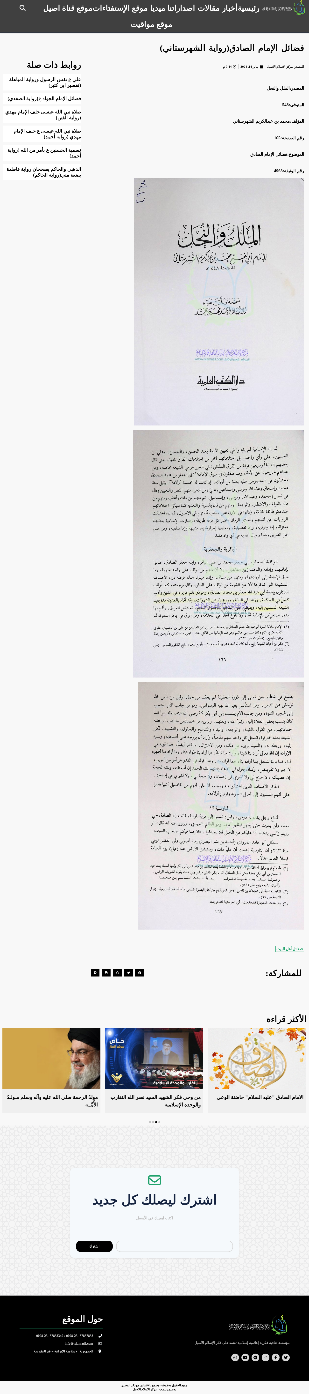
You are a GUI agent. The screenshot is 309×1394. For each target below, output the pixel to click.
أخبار (230, 8)
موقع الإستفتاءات (120, 8)
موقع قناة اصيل (67, 8)
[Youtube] (245, 1357)
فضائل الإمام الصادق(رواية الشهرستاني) (232, 48)
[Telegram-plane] (255, 1357)
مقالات (209, 8)
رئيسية (249, 8)
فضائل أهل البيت (289, 949)
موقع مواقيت (151, 24)
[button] (22, 7)
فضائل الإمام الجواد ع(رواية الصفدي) (44, 98)
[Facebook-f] (276, 1357)
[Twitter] (286, 1357)
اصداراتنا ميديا (172, 8)
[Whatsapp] (235, 1357)
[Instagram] (265, 1357)
